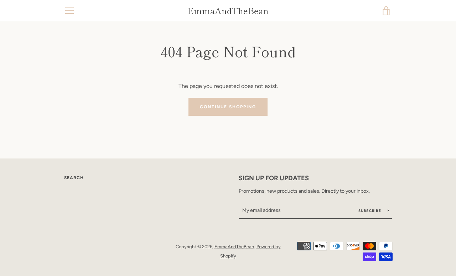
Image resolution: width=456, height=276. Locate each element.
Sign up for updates (274, 178)
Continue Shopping (228, 106)
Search (74, 177)
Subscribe (370, 210)
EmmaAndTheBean (228, 11)
